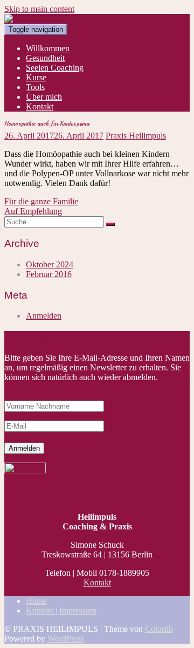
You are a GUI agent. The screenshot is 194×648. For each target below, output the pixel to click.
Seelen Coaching (55, 67)
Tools (35, 87)
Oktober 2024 (49, 264)
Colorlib (159, 628)
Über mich (44, 96)
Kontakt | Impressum (61, 610)
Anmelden (43, 315)
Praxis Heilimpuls (136, 135)
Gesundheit (45, 58)
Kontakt (39, 106)
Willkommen (48, 48)
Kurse (36, 77)
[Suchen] (110, 224)
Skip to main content (39, 8)
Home (36, 600)
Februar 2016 (49, 274)
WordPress (65, 638)
